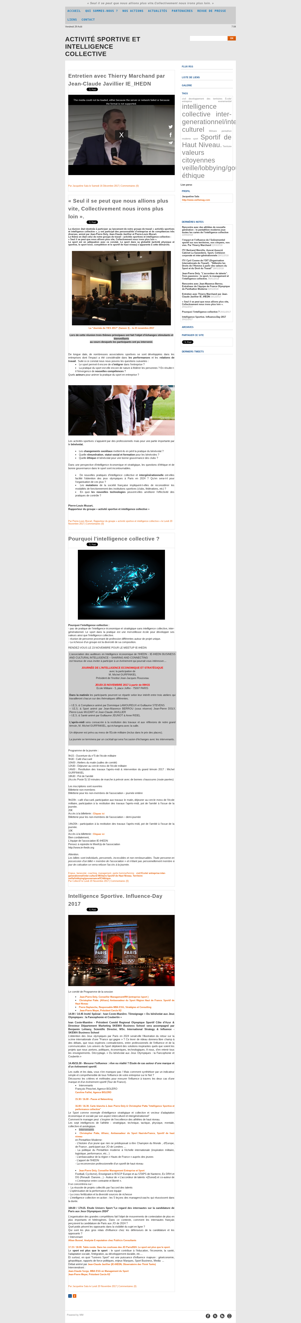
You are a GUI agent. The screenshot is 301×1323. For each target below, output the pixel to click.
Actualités (157, 11)
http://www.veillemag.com (196, 200)
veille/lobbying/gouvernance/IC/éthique (89, 878)
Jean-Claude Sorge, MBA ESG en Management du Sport (98, 1271)
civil (138, 873)
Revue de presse (211, 11)
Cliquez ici (99, 813)
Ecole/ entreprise (150, 873)
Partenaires (182, 11)
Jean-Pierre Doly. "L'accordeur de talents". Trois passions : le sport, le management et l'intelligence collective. (205, 276)
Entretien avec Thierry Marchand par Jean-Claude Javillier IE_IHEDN (205, 295)
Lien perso (186, 184)
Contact (88, 19)
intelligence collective (199, 110)
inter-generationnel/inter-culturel (211, 121)
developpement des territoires (205, 98)
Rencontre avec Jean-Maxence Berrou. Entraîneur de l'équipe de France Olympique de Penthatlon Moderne (206, 286)
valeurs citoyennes (198, 156)
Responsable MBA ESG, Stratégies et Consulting (125, 1007)
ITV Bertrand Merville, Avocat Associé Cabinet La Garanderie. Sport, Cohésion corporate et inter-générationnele (203, 253)
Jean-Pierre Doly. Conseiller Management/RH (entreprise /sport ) (114, 997)
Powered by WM (75, 1315)
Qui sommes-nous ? (101, 11)
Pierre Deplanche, (89, 1007)
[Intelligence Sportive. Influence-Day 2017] (121, 916)
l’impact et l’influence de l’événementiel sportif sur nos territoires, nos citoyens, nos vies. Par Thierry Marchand (206, 242)
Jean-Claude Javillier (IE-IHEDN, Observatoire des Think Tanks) (122, 1264)
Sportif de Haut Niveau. (119, 875)
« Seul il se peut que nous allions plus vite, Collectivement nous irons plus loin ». (118, 208)
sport (195, 138)
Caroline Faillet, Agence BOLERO (93, 1092)
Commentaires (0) (130, 185)
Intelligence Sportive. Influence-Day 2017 (204, 317)
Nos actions (133, 11)
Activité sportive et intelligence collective (102, 46)
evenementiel (224, 101)
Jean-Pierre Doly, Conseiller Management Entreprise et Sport (111, 1170)
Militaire (102, 875)
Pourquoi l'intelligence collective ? (114, 539)
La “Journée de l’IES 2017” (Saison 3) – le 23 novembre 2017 (121, 328)
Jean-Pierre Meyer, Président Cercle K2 (100, 1010)
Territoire (137, 875)
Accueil (74, 11)
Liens (72, 19)
